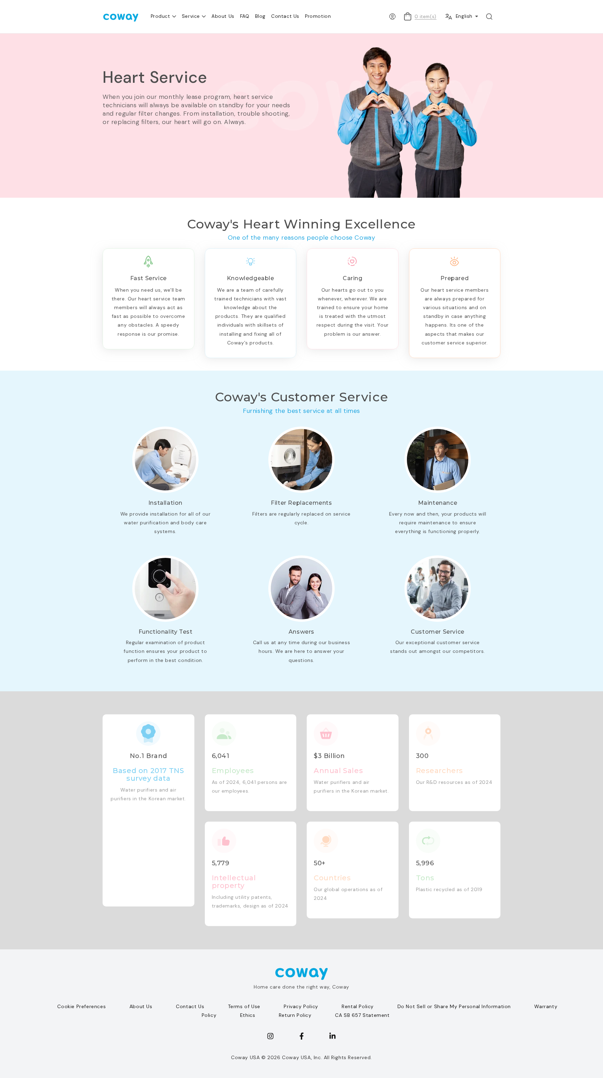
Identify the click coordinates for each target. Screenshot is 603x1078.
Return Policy (295, 1015)
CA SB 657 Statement (362, 1015)
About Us (140, 1006)
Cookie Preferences (81, 1006)
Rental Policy (358, 1006)
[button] (489, 16)
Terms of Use (244, 1006)
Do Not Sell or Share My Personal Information (454, 1006)
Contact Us (190, 1006)
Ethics (247, 1015)
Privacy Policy (301, 1006)
